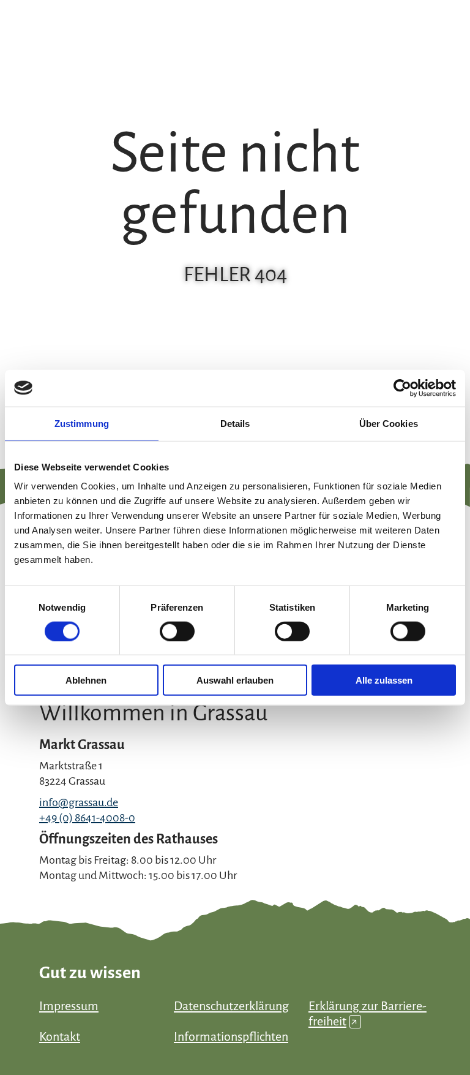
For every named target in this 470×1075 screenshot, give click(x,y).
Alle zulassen (384, 680)
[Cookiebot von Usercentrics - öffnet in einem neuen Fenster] (402, 388)
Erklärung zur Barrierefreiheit (367, 1013)
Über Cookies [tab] (388, 423)
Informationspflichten (231, 1036)
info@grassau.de (78, 802)
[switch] (177, 631)
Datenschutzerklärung (231, 1006)
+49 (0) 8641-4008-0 (87, 818)
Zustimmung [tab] (81, 423)
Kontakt (59, 1036)
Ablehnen (85, 680)
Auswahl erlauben (235, 680)
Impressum (69, 1006)
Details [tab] (235, 423)
